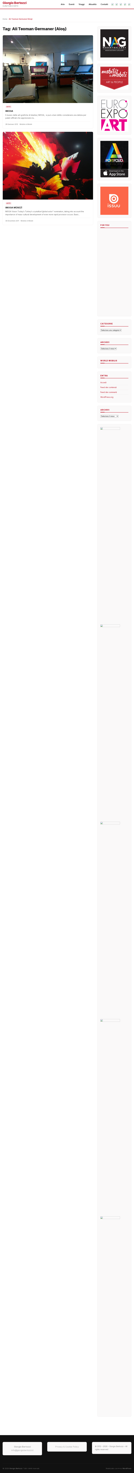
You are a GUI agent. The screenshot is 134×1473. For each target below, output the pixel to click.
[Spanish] (125, 4)
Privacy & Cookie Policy (67, 1446)
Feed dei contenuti (108, 387)
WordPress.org (106, 397)
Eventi (71, 4)
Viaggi (82, 4)
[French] (129, 4)
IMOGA (9, 111)
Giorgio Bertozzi (15, 1468)
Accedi (103, 382)
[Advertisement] (108, 272)
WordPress (126, 1468)
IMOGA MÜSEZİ (13, 207)
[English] (117, 4)
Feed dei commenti (108, 392)
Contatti (104, 4)
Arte (63, 4)
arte (8, 107)
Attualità (92, 4)
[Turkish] (121, 4)
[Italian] (113, 4)
